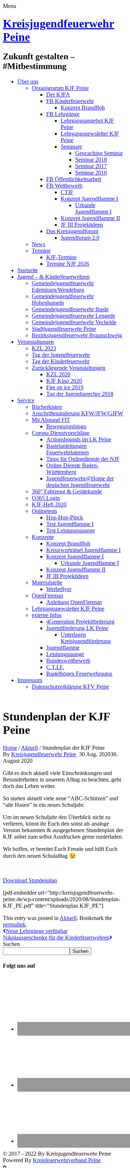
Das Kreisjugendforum (72, 231)
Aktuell (29, 748)
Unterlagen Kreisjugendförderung (86, 638)
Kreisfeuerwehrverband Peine (67, 1160)
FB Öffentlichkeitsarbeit (73, 179)
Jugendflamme (62, 648)
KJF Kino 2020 (64, 381)
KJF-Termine (61, 257)
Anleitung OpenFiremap (74, 602)
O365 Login (46, 498)
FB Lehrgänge (62, 114)
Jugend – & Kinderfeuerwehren (53, 277)
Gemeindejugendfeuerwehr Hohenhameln (63, 299)
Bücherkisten (47, 407)
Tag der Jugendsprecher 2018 (79, 394)
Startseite (27, 270)
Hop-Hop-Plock (64, 517)
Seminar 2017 (91, 166)
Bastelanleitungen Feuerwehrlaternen (67, 449)
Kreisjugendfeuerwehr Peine (43, 754)
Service (25, 400)
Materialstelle (47, 582)
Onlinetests (44, 511)
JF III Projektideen (82, 225)
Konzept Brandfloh (83, 107)
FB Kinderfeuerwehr (70, 101)
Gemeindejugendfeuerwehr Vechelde (74, 322)
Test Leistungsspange (70, 530)
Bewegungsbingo (66, 426)
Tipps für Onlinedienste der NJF (83, 459)
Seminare (71, 147)
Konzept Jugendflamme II (90, 218)
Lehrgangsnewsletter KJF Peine (68, 608)
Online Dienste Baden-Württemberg (72, 468)
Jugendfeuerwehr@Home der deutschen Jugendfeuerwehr (80, 481)
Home (10, 748)
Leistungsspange (65, 654)
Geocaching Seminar (99, 153)
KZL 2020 (58, 374)
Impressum (29, 680)
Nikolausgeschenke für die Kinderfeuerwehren (56, 937)
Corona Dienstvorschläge (61, 433)
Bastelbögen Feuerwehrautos (79, 674)
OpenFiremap (47, 595)
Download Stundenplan (30, 880)
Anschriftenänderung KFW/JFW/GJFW (77, 413)
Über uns (27, 81)
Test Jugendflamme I (70, 524)
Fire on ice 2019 (64, 387)
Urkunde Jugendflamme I (93, 208)
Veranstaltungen (35, 342)
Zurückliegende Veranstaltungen (68, 368)
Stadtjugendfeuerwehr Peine (64, 329)
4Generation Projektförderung (80, 621)
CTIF (67, 192)
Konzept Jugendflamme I (89, 199)
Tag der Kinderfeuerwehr (61, 361)
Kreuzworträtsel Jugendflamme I (83, 550)
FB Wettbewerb (64, 186)
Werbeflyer (59, 589)
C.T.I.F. (55, 667)
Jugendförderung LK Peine (77, 628)
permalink (14, 924)
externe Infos (46, 615)
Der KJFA (58, 94)
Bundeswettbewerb (68, 661)
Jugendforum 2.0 (80, 238)
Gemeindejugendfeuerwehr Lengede (73, 316)
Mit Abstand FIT (51, 420)
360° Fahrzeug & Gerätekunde (67, 491)
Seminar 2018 (91, 160)
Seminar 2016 (91, 173)
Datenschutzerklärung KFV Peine (70, 687)
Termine (41, 251)
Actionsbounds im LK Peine (78, 439)
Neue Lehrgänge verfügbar (37, 931)
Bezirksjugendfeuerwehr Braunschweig (77, 335)
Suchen (11, 944)
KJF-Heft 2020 (49, 504)
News (38, 244)
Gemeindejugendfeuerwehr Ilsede (70, 309)
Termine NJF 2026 (67, 264)
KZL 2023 (44, 348)
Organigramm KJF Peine (60, 88)
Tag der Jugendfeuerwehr (61, 355)
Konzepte (43, 537)
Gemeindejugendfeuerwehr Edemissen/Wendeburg (63, 286)
